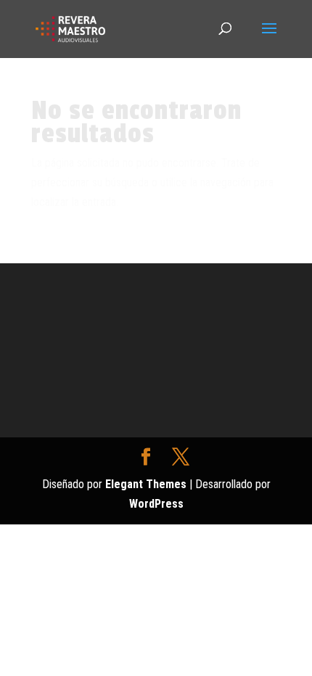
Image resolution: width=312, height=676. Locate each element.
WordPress (156, 504)
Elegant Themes (145, 484)
